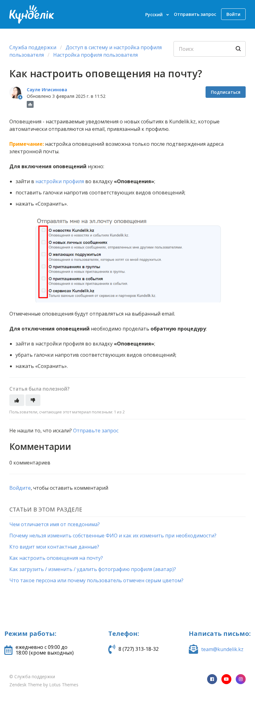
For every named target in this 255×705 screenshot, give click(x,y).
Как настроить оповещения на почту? (56, 558)
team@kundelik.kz (222, 649)
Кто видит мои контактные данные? (54, 546)
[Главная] (31, 14)
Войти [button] (233, 14)
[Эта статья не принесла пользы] (33, 400)
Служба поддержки (32, 47)
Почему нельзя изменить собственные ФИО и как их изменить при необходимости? (112, 535)
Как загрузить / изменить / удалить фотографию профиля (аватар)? (92, 569)
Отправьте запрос (95, 430)
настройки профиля (59, 181)
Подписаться (225, 92)
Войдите (20, 487)
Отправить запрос (195, 14)
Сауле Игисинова (47, 90)
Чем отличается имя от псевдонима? (54, 524)
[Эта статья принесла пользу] (16, 400)
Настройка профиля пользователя (95, 54)
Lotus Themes (63, 685)
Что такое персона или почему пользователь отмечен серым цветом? (96, 580)
